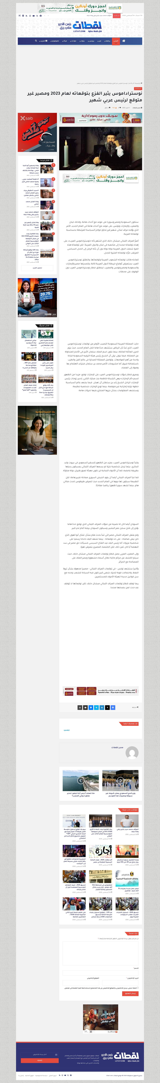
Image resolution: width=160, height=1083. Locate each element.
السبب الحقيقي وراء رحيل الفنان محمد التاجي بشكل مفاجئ (31, 193)
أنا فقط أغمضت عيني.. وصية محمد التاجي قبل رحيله (30, 182)
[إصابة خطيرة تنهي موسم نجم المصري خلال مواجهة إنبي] (45, 334)
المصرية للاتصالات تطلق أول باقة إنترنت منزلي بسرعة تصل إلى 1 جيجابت (74, 861)
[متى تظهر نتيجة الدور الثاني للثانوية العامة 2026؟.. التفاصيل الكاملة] (74, 903)
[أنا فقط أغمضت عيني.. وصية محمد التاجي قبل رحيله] (46, 182)
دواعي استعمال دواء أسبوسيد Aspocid (30, 343)
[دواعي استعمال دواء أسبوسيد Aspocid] (28, 334)
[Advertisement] (80, 63)
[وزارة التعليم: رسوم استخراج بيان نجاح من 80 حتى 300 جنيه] (127, 851)
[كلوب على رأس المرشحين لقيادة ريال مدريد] (45, 356)
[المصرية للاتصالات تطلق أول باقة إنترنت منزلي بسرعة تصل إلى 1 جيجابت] (74, 851)
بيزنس (91, 41)
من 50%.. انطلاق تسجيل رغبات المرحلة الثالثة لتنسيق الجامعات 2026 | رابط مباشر (100, 915)
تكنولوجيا (55, 41)
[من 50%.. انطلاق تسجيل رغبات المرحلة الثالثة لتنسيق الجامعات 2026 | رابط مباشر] (100, 903)
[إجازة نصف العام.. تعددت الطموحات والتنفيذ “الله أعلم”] (28, 379)
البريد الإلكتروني (133, 978)
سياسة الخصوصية (41, 1076)
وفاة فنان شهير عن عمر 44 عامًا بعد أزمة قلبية (31, 225)
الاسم (136, 968)
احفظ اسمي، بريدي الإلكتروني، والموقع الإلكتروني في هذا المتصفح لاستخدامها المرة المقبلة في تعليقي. (100, 988)
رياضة (108, 41)
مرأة (65, 41)
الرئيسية (138, 83)
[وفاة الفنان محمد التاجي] (46, 205)
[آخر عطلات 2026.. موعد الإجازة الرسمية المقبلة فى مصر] (100, 851)
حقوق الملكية (29, 1076)
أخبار (116, 41)
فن (100, 41)
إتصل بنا (21, 1076)
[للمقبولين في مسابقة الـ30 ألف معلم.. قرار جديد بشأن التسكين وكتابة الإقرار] (100, 876)
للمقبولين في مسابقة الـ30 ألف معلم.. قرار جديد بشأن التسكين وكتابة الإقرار (102, 887)
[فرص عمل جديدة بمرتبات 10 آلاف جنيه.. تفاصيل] (127, 878)
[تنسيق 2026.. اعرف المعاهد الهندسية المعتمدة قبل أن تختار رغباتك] (74, 876)
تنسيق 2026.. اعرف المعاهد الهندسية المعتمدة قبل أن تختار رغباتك (75, 887)
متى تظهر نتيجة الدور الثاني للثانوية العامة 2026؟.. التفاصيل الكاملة (76, 915)
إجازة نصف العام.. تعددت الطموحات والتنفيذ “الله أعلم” (29, 388)
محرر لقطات (136, 108)
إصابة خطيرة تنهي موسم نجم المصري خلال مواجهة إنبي (46, 343)
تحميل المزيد (37, 268)
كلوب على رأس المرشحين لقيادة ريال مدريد (47, 365)
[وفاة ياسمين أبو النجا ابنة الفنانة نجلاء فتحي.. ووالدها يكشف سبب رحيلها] (46, 169)
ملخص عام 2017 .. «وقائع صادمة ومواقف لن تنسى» (29, 365)
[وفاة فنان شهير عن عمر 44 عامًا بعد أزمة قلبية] (46, 226)
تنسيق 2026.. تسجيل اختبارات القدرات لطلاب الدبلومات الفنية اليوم (127, 915)
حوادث (74, 41)
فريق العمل (52, 1076)
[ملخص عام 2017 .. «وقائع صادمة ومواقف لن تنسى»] (28, 356)
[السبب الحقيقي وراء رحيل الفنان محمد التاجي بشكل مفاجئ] (46, 193)
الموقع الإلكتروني (93, 978)
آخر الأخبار (131, 83)
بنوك (83, 41)
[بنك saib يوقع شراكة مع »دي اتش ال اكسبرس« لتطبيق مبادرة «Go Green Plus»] (46, 253)
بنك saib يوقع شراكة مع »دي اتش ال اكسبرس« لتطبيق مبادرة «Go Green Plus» (31, 255)
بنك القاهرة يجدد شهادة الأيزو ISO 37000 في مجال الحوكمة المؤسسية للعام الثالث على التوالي (82, 15)
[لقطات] (80, 27)
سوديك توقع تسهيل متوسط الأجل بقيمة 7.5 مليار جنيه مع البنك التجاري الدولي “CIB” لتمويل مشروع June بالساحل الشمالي (75, 834)
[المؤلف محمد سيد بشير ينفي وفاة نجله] (127, 820)
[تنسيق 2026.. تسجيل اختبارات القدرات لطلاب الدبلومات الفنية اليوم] (127, 903)
